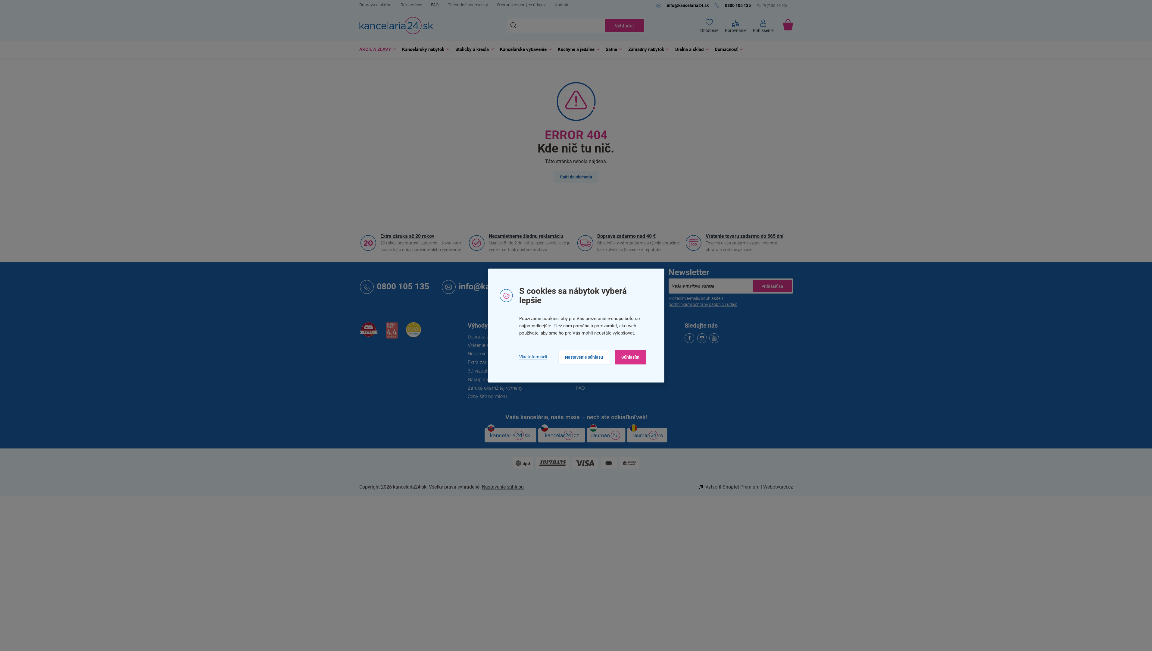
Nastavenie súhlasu (584, 357)
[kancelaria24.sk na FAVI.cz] (368, 333)
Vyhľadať (624, 26)
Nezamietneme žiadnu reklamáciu (526, 236)
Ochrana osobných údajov (521, 4)
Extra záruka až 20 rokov (407, 236)
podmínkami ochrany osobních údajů (703, 304)
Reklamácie (411, 4)
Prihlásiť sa (772, 286)
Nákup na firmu (484, 379)
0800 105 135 (403, 287)
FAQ (435, 4)
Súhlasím (630, 357)
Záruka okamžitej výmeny (495, 388)
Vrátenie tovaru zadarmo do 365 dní (744, 236)
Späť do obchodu (576, 177)
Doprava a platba (375, 4)
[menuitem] (376, 49)
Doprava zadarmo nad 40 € (626, 236)
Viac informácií (533, 356)
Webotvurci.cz (778, 487)
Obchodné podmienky (468, 4)
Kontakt (562, 4)
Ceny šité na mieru (487, 396)
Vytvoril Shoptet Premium (732, 487)
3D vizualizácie (484, 371)
